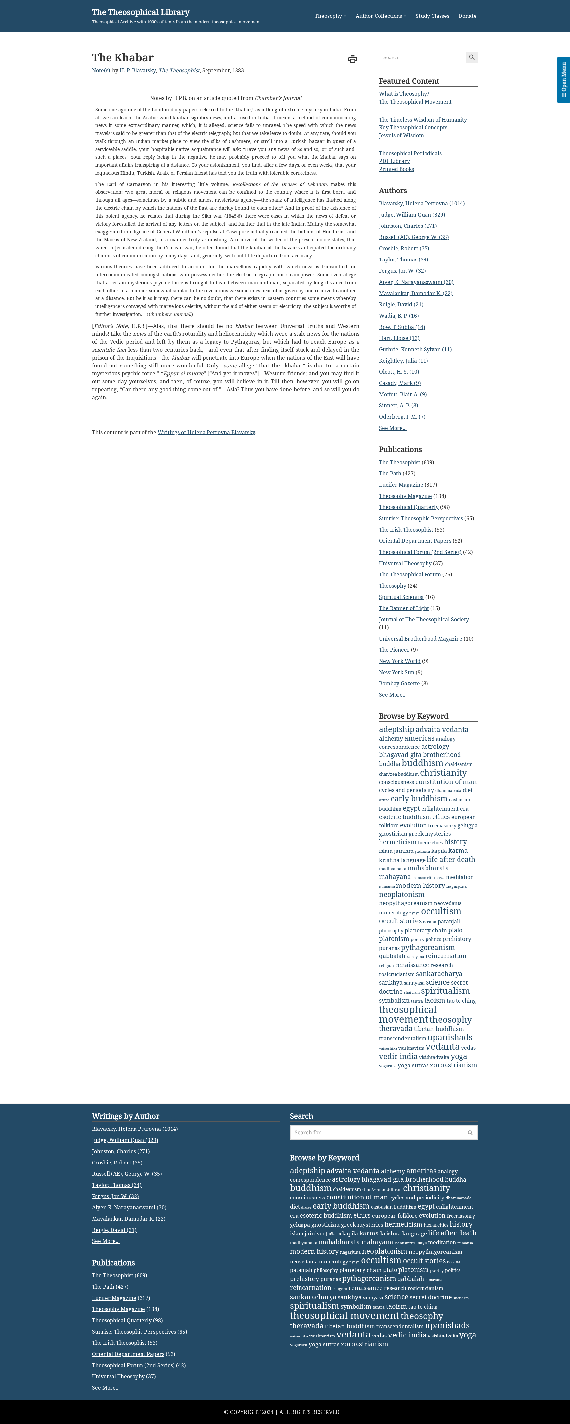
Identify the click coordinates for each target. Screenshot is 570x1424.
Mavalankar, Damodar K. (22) (416, 293)
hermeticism (398, 842)
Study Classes (432, 15)
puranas (389, 948)
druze (384, 800)
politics (433, 939)
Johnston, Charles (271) (408, 225)
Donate (468, 15)
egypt (411, 808)
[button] (345, 16)
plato (455, 930)
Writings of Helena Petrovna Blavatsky (206, 432)
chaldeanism (459, 764)
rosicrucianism (397, 974)
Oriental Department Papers (415, 540)
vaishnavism (411, 1048)
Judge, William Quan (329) (412, 214)
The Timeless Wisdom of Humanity (423, 119)
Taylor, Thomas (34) (403, 259)
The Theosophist (179, 70)
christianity (443, 772)
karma (458, 850)
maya (439, 877)
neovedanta (448, 903)
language (413, 860)
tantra (417, 1001)
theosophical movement (408, 1014)
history (455, 841)
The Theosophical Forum (410, 574)
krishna (389, 860)
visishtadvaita (434, 1057)
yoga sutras (413, 1065)
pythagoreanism (428, 947)
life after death (451, 859)
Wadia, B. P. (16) (399, 315)
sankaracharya (439, 973)
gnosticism (393, 833)
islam (386, 850)
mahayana (395, 876)
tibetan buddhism (439, 1029)
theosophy (450, 1019)
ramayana (415, 957)
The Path (390, 473)
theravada (396, 1028)
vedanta (443, 1046)
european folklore (395, 1215)
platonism (394, 938)
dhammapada (448, 790)
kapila (439, 850)
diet (468, 790)
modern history (420, 885)
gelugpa (468, 825)
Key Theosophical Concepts (413, 127)
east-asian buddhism (393, 1207)
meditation (460, 877)
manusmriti (422, 877)
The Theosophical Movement (415, 101)
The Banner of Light (404, 608)
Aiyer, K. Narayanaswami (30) (416, 282)
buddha (389, 764)
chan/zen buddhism (399, 774)
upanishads (450, 1037)
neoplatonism (402, 894)
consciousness (396, 782)
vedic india (398, 1056)
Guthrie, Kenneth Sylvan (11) (415, 349)
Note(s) (101, 70)
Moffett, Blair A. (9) (403, 394)
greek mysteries (430, 833)
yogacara (387, 1066)
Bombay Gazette (399, 683)
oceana (429, 922)
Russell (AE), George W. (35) (414, 237)
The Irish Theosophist (406, 529)
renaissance (412, 964)
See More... (393, 428)
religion (386, 965)
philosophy (391, 930)
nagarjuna (456, 886)
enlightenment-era (445, 808)
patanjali (449, 921)
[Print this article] (352, 58)
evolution (413, 825)
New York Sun (396, 672)
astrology (435, 746)
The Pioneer (394, 649)
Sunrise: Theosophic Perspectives (421, 518)
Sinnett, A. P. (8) (398, 405)
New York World (400, 661)
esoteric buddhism (405, 817)
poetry (417, 939)
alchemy (391, 738)
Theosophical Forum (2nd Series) (420, 552)
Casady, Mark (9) (400, 383)
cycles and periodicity (406, 790)
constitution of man (446, 781)
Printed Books (396, 169)
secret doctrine (431, 1297)
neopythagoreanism (406, 903)
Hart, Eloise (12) (399, 338)
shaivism (412, 992)
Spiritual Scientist (401, 597)
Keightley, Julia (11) (403, 360)
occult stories (400, 920)
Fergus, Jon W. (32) (402, 270)
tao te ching (461, 1000)
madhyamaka (392, 869)
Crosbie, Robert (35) (404, 248)
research (441, 965)
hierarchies (430, 842)
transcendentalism (402, 1038)
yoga (459, 1056)
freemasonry (442, 825)
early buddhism (419, 798)
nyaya (414, 913)
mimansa (387, 886)
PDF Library (394, 161)
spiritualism (445, 990)
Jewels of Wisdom (401, 135)
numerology (393, 912)
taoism (434, 1000)
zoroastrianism (453, 1064)
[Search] (470, 1132)
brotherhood (442, 754)
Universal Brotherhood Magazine (420, 638)
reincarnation (445, 956)
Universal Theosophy (405, 563)
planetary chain (426, 930)
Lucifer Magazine (401, 484)
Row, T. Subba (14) (402, 326)
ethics (441, 816)
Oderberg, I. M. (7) (402, 416)
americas (419, 738)
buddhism (423, 763)
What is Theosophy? (404, 93)
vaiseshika (388, 1048)
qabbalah (392, 956)
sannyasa (414, 983)
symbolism (394, 1000)
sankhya (391, 982)
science (438, 982)
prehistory (456, 939)
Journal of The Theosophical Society (424, 619)
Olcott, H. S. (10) (399, 371)
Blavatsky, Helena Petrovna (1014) (422, 203)
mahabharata (428, 868)
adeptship (396, 729)
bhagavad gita (400, 754)
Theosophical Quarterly (409, 507)
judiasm (422, 851)
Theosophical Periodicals (410, 153)
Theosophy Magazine (405, 496)
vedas (468, 1047)
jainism (404, 850)
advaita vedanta (442, 729)
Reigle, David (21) (401, 304)
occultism (441, 911)
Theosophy (392, 585)
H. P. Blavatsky (138, 70)
